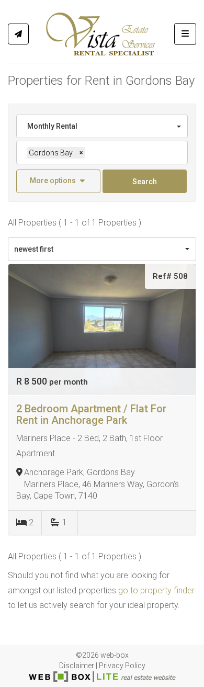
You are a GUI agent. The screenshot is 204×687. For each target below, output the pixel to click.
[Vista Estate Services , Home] (101, 34)
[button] (58, 181)
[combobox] (102, 126)
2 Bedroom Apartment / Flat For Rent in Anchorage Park (91, 414)
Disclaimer (76, 665)
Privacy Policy (122, 665)
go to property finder (156, 590)
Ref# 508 (170, 276)
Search (144, 181)
